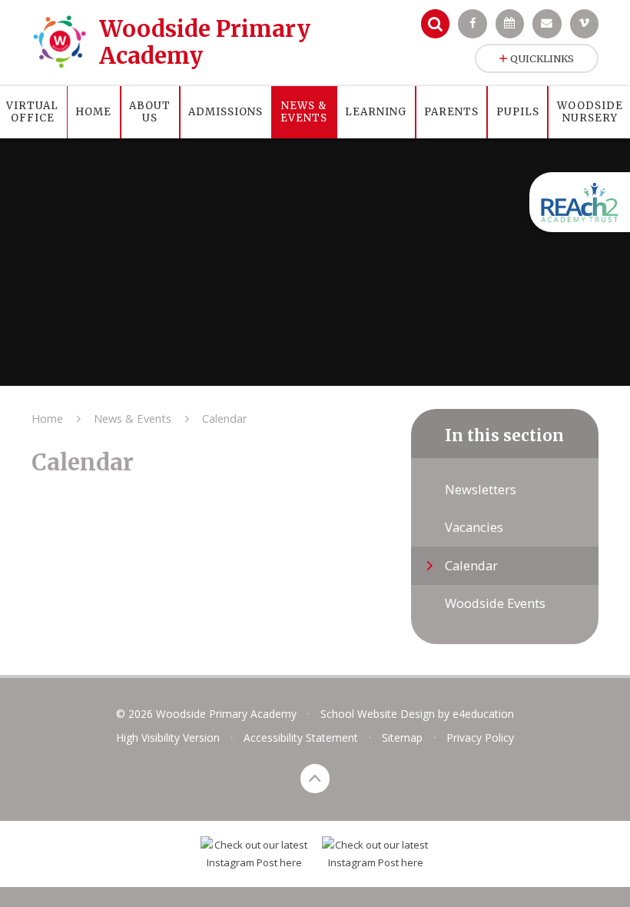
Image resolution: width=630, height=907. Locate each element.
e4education (483, 713)
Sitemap (402, 737)
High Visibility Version (168, 737)
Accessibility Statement (301, 737)
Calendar (224, 418)
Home (47, 418)
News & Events (132, 418)
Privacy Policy (480, 737)
